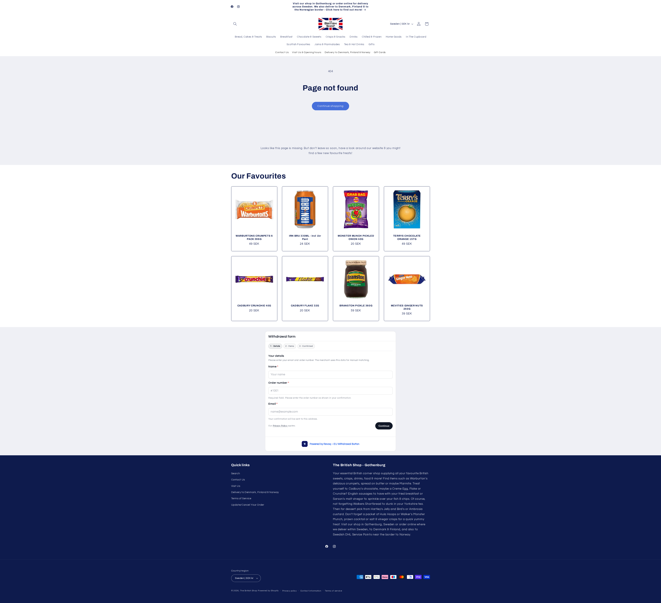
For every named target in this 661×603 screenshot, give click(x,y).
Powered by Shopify (268, 591)
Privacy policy (289, 591)
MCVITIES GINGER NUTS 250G (407, 307)
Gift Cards (380, 52)
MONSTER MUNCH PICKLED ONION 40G (356, 237)
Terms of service (333, 591)
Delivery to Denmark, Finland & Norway (347, 52)
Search (235, 473)
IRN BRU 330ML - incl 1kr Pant (305, 237)
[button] (235, 24)
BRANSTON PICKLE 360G (355, 305)
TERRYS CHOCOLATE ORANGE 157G (407, 237)
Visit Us (235, 486)
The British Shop (248, 591)
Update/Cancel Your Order (247, 505)
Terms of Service (241, 498)
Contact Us (282, 52)
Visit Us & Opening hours (306, 52)
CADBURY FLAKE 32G (305, 305)
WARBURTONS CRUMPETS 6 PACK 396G (254, 237)
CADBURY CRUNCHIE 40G (254, 305)
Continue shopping (330, 106)
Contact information (310, 591)
